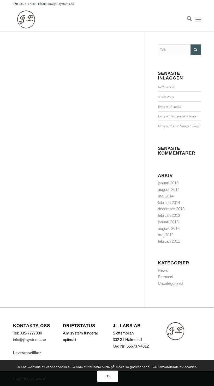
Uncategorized (170, 283)
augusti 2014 (169, 189)
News (163, 270)
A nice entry (166, 96)
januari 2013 (168, 222)
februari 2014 (169, 202)
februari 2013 (169, 215)
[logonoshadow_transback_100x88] (26, 19)
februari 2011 (169, 241)
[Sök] (187, 19)
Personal (165, 277)
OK (107, 376)
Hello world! (166, 86)
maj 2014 (166, 196)
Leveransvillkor (27, 352)
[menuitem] (187, 19)
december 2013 (171, 209)
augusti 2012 (169, 228)
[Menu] (198, 20)
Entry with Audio (169, 106)
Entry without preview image (177, 116)
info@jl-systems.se (60, 3)
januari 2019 (168, 183)
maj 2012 (166, 234)
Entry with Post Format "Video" (179, 125)
